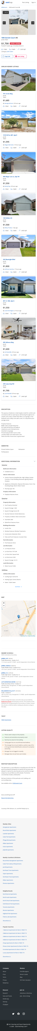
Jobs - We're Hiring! (25, 996)
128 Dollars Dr (7, 218)
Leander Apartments (8, 833)
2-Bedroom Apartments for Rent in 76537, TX (15, 933)
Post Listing (25, 2)
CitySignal (5, 1004)
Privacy (5, 980)
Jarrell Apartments (7, 867)
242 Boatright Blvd (9, 259)
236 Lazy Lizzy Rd (8, 384)
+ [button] (3, 603)
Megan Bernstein (9, 145)
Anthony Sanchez (9, 269)
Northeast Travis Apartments (10, 870)
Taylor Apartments (8, 873)
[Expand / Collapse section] (34, 461)
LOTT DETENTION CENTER (8, 682)
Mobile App (6, 999)
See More (17, 586)
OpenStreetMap (31, 636)
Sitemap (5, 1001)
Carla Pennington (9, 310)
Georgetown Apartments (9, 827)
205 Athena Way (8, 342)
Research (5, 993)
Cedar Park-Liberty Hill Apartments (12, 864)
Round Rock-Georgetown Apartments (13, 860)
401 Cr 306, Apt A (8, 301)
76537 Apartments (6, 720)
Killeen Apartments (8, 843)
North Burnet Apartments (10, 894)
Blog (21, 977)
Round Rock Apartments (9, 830)
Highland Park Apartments (10, 913)
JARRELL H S (4, 673)
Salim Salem (10, 51)
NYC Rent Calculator (25, 980)
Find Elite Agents (24, 971)
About (4, 971)
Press (4, 974)
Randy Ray (7, 186)
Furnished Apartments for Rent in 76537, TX (14, 949)
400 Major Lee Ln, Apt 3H (11, 176)
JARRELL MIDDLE (6, 665)
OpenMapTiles (24, 636)
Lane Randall (8, 393)
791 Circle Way (8, 94)
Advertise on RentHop (26, 993)
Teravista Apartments (8, 907)
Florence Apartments (8, 883)
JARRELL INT (4, 658)
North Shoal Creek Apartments (11, 900)
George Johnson (9, 103)
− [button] (3, 606)
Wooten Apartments (8, 910)
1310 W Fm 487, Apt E (10, 135)
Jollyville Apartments (8, 850)
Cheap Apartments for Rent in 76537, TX (13, 943)
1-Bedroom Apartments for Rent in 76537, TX (15, 930)
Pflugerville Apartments (9, 840)
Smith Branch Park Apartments (11, 904)
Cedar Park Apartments (9, 837)
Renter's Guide (24, 974)
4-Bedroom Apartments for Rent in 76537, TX (15, 940)
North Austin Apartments (9, 897)
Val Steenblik (8, 352)
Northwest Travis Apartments (11, 877)
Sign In (34, 2)
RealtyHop (5, 983)
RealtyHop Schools (6, 701)
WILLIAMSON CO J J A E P (8, 691)
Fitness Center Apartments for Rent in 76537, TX (15, 946)
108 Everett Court (8, 38)
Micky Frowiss (8, 228)
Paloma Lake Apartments (9, 917)
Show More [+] (7, 920)
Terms (4, 977)
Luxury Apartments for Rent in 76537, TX (13, 952)
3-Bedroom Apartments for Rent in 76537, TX (15, 936)
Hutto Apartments (8, 846)
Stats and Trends (7, 996)
